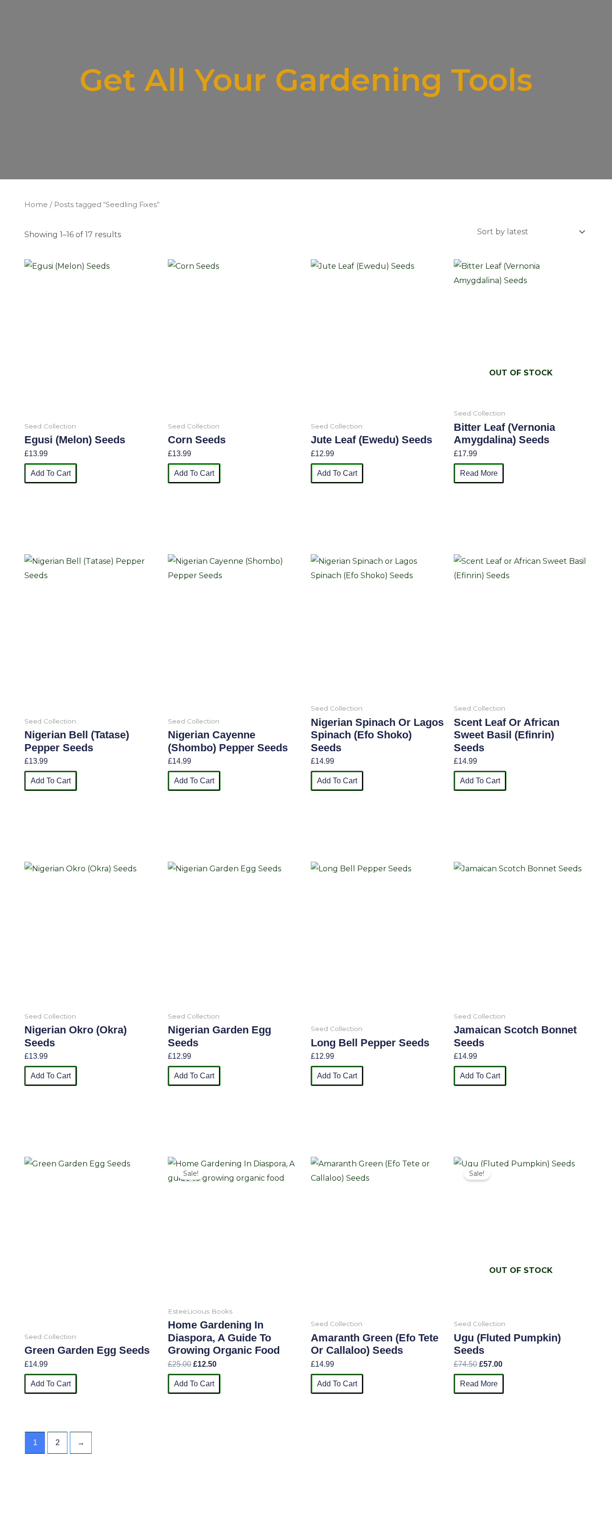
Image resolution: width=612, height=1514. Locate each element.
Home (36, 204)
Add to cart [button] (51, 473)
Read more (479, 473)
